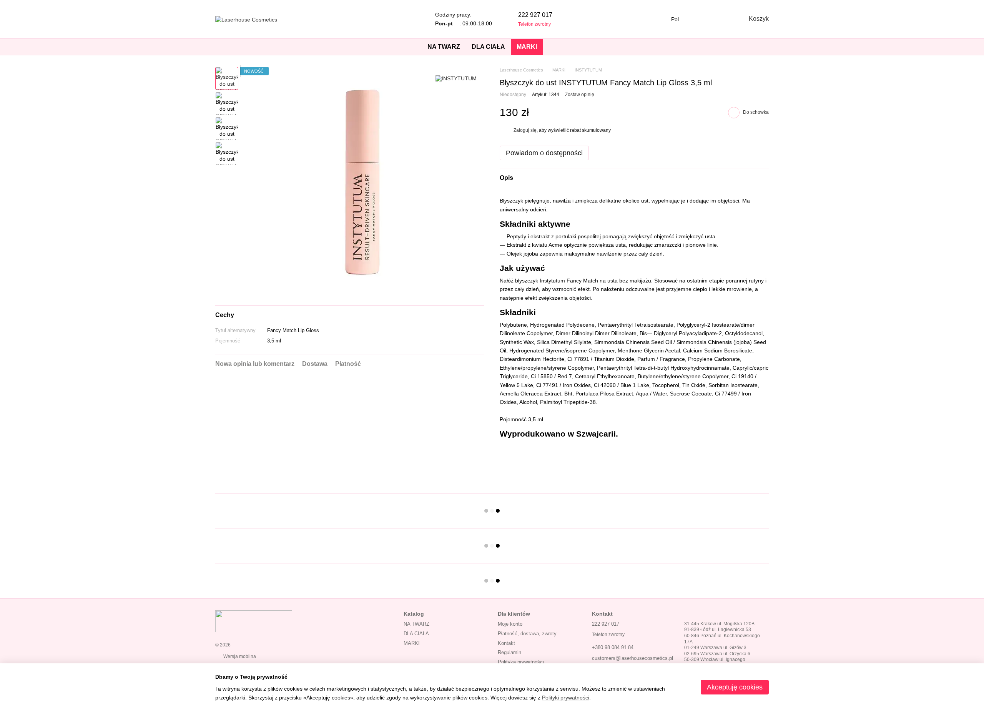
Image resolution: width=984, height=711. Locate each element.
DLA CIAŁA (488, 46)
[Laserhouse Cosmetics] (253, 620)
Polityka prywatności (521, 662)
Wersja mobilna (239, 656)
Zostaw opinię (579, 94)
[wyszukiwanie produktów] (556, 47)
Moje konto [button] (510, 624)
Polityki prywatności (565, 697)
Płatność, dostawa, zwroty (527, 633)
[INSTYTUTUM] (456, 78)
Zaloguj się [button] (525, 130)
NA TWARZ (443, 46)
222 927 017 (535, 15)
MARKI (527, 46)
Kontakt (506, 643)
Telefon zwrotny (534, 24)
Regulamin (509, 652)
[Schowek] (699, 19)
